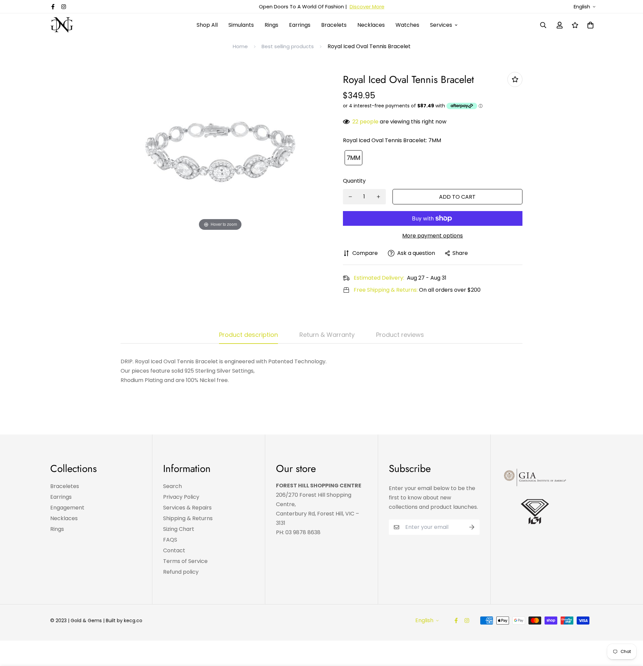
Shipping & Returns (188, 518)
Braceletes (64, 486)
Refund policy (181, 572)
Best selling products (288, 46)
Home (240, 46)
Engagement (67, 507)
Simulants (241, 25)
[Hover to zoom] (220, 152)
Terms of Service (185, 561)
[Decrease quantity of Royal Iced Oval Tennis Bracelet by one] (350, 196)
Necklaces (371, 25)
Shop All (207, 25)
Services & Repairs (187, 507)
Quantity (354, 181)
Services (441, 25)
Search (172, 486)
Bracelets (334, 25)
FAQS (170, 540)
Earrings (299, 25)
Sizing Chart (178, 529)
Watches (407, 25)
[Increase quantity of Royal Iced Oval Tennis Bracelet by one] (378, 196)
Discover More (367, 6)
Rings (271, 25)
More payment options (432, 236)
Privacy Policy (181, 497)
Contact (174, 550)
